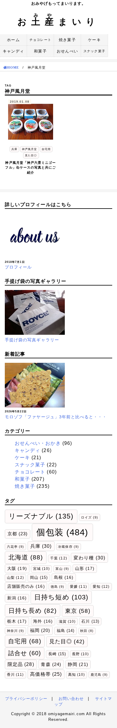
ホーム (13, 40)
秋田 (87, 631)
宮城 (41, 568)
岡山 (39, 577)
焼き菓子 (67, 40)
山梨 (15, 578)
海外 (42, 621)
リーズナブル (41, 516)
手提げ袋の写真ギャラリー (32, 339)
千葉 (58, 558)
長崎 (57, 654)
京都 (18, 533)
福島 (65, 630)
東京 (77, 610)
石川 (90, 621)
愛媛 (78, 586)
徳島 (57, 586)
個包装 (62, 532)
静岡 (78, 664)
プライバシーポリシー (26, 698)
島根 (64, 577)
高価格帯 (46, 674)
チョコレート (40, 39)
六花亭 (15, 546)
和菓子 (40, 51)
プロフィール (18, 267)
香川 (15, 675)
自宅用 (24, 641)
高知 (76, 674)
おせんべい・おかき (38, 443)
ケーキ (94, 40)
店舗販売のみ (26, 586)
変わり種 (89, 557)
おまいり (58, 22)
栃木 (17, 621)
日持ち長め (32, 610)
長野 (80, 654)
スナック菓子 (94, 51)
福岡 (40, 630)
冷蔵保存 (68, 546)
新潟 (17, 598)
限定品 (21, 664)
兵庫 (41, 546)
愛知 (101, 586)
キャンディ (13, 51)
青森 (51, 664)
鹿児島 (99, 674)
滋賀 (67, 621)
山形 (84, 568)
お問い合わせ (71, 698)
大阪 (17, 568)
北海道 (25, 557)
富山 (62, 568)
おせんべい (67, 51)
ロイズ (89, 517)
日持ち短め (61, 597)
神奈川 (15, 631)
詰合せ (24, 653)
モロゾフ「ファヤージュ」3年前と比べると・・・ (56, 416)
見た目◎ (67, 641)
